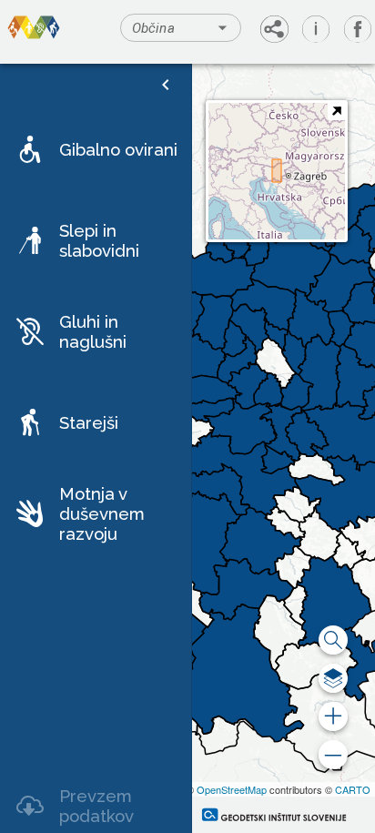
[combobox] (180, 27)
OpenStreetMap (232, 789)
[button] (95, 149)
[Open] (222, 27)
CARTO (352, 789)
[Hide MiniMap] (336, 111)
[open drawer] (165, 84)
